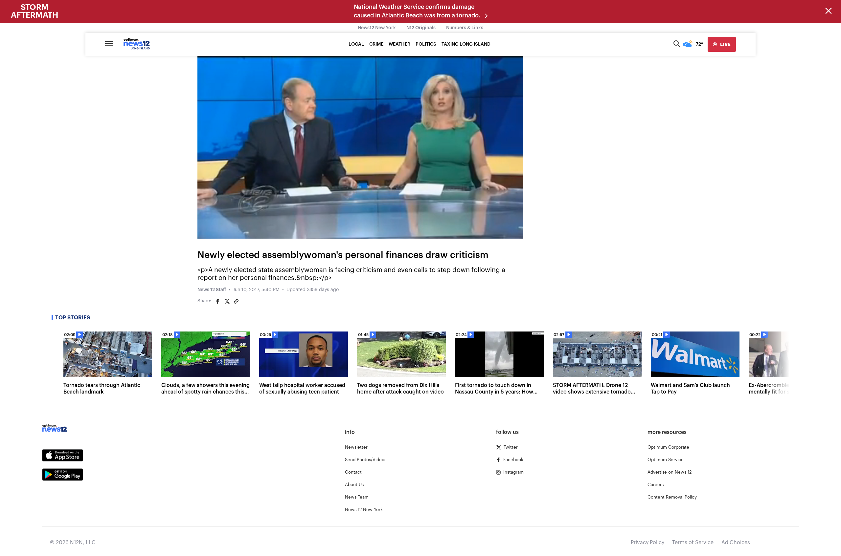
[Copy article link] (236, 301)
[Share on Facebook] (217, 301)
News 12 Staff (211, 290)
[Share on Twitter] (227, 301)
